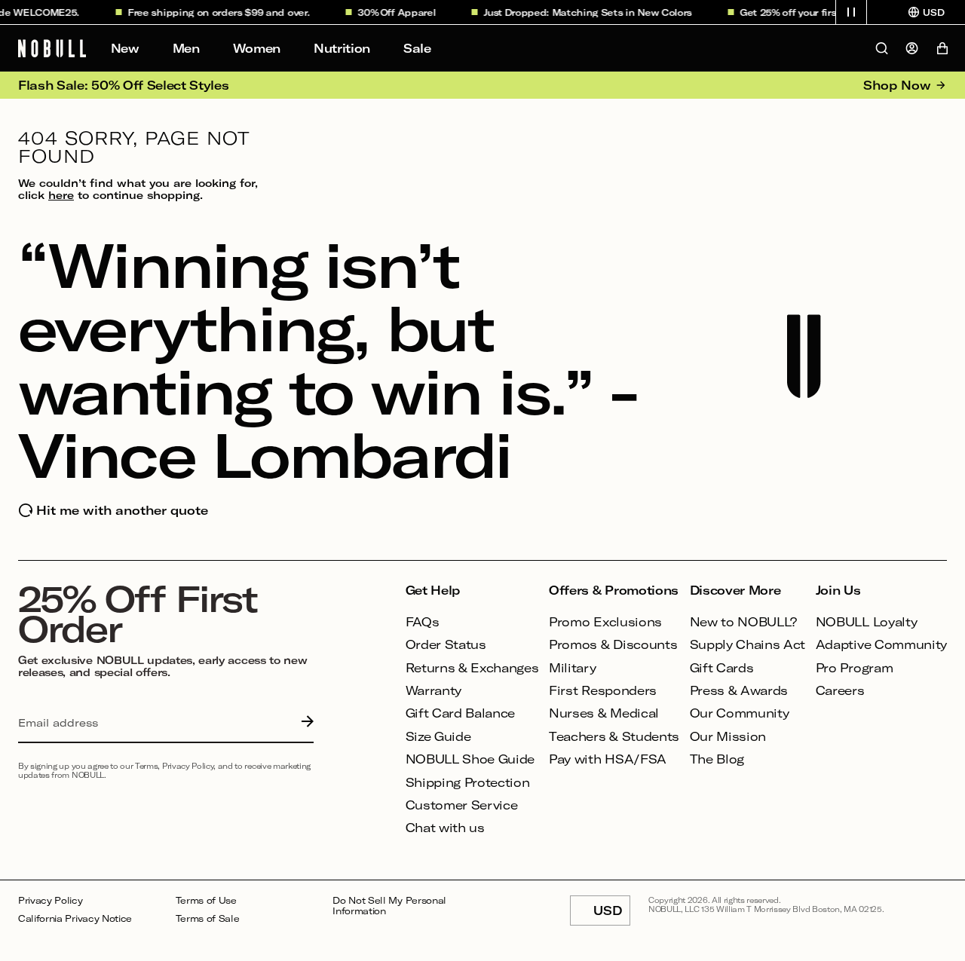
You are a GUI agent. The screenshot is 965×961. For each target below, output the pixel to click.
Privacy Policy (50, 900)
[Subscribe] (304, 722)
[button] (851, 12)
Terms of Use (206, 900)
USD (611, 914)
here (61, 194)
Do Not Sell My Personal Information (389, 905)
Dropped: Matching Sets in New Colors (592, 12)
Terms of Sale (208, 918)
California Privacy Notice (75, 918)
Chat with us (445, 827)
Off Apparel (402, 12)
